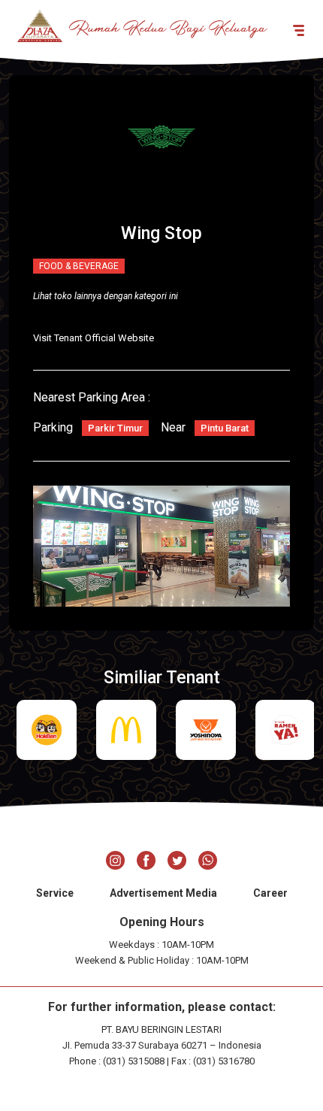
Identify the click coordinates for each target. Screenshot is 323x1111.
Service (55, 893)
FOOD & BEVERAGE (79, 266)
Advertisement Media (163, 893)
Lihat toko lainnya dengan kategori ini (105, 296)
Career (270, 893)
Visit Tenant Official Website (93, 338)
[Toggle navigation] (298, 29)
